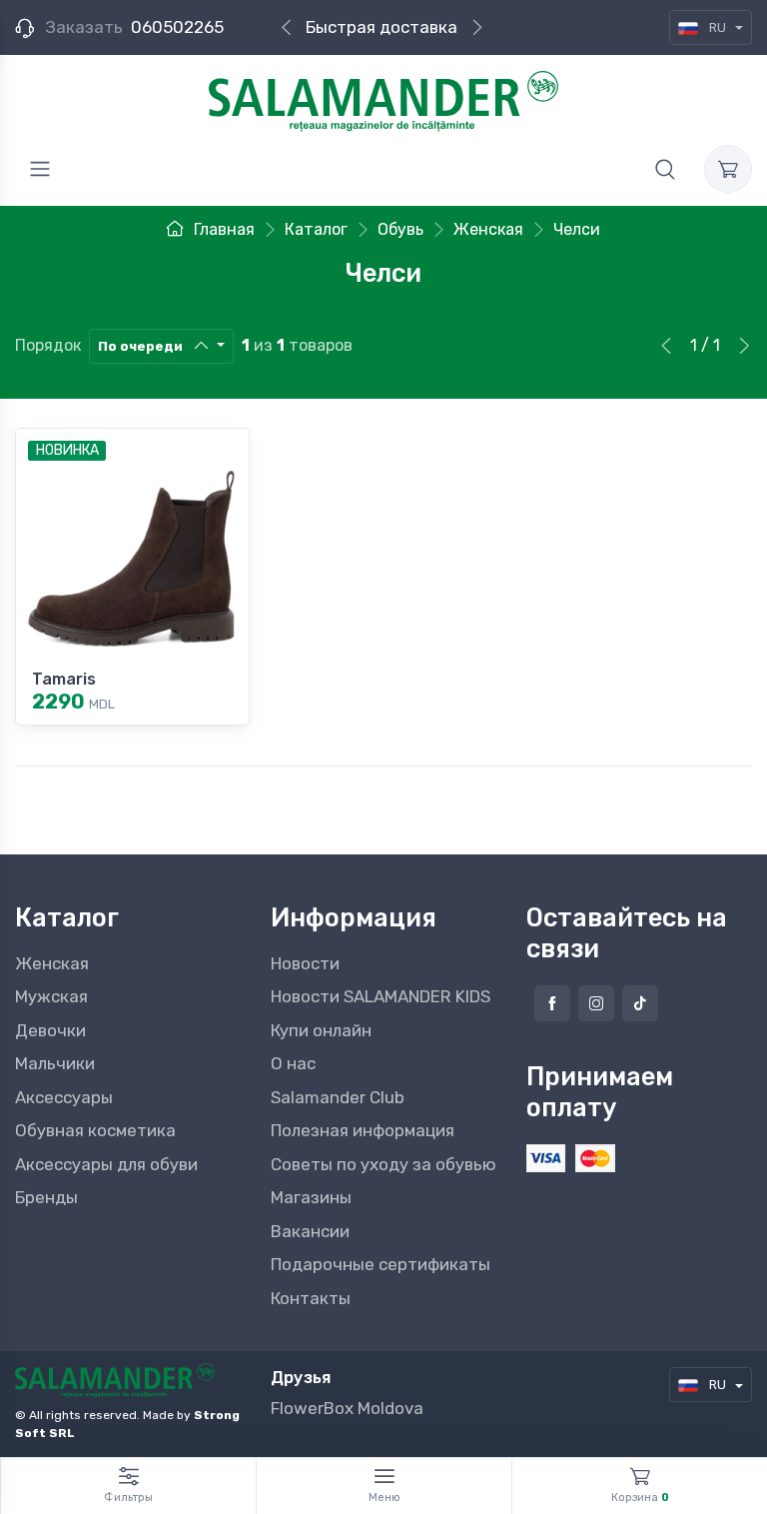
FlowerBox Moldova (347, 1408)
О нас (293, 1063)
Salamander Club (337, 1097)
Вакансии (310, 1231)
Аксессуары (64, 1097)
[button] (665, 169)
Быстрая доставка (381, 27)
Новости (305, 963)
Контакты (311, 1298)
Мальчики (55, 1063)
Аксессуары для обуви (106, 1164)
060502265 (177, 27)
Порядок (48, 345)
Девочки (50, 1030)
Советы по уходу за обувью (383, 1164)
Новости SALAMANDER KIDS (380, 996)
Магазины (311, 1197)
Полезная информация (362, 1130)
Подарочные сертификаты (380, 1264)
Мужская (51, 996)
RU (717, 27)
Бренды (46, 1197)
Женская (52, 963)
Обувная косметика (95, 1130)
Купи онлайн (321, 1030)
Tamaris (64, 679)
